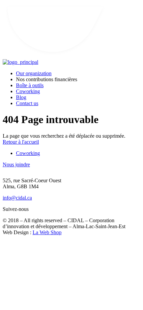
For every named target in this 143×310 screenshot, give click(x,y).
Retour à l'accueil (21, 142)
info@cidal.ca (17, 198)
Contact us (27, 103)
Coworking (28, 91)
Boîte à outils (30, 85)
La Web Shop (47, 232)
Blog (21, 97)
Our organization (34, 73)
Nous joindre (16, 164)
